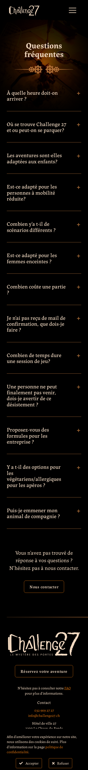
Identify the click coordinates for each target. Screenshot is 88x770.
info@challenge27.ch (44, 715)
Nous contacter (44, 586)
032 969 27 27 (44, 710)
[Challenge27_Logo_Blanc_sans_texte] (24, 7)
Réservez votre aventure (44, 671)
